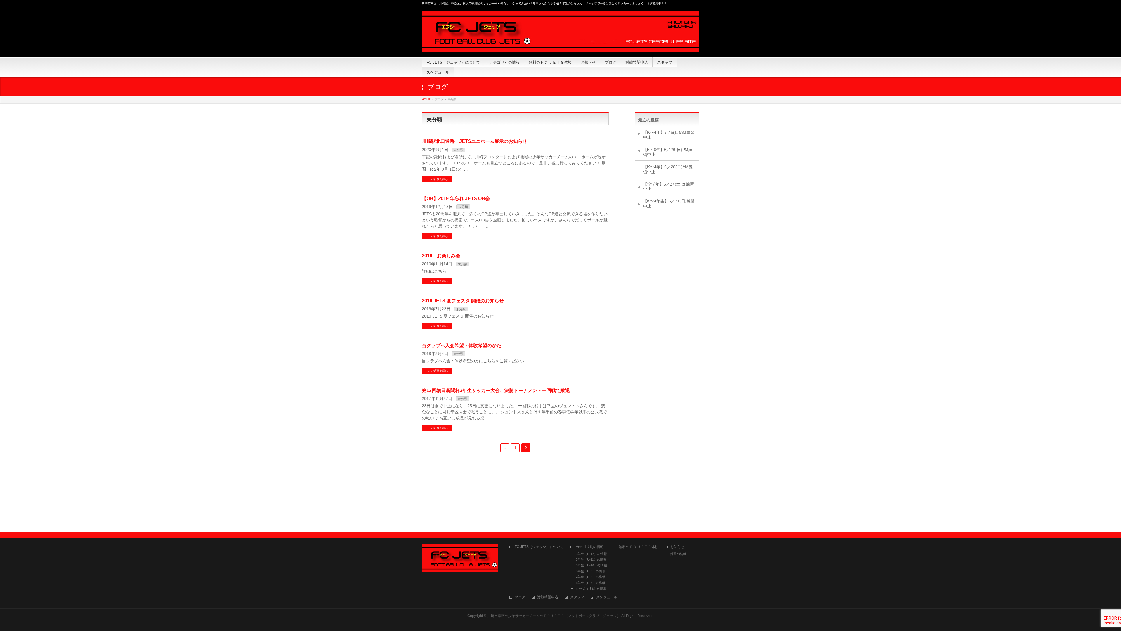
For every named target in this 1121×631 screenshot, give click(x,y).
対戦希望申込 (547, 597)
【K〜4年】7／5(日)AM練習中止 (668, 135)
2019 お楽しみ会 (441, 255)
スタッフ (577, 597)
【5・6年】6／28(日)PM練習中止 (667, 152)
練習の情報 (678, 554)
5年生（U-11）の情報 (591, 559)
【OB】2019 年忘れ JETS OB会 (456, 198)
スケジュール (606, 597)
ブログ (520, 597)
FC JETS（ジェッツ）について (539, 547)
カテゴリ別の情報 (590, 547)
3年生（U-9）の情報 (590, 571)
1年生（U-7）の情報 (590, 583)
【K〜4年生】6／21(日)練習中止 (669, 203)
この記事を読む (438, 179)
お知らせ (677, 547)
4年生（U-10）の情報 (591, 565)
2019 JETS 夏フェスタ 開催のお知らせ (463, 300)
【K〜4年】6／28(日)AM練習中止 (668, 169)
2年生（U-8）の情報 (590, 577)
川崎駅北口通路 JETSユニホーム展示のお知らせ (474, 141)
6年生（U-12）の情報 (591, 554)
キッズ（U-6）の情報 (591, 588)
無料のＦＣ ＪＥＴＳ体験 (638, 547)
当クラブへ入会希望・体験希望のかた (461, 345)
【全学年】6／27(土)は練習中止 (668, 186)
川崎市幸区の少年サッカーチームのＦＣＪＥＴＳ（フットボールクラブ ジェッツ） (553, 616)
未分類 (458, 150)
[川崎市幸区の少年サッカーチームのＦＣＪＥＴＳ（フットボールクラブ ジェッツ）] (560, 46)
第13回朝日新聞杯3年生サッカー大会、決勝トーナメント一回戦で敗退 (496, 390)
